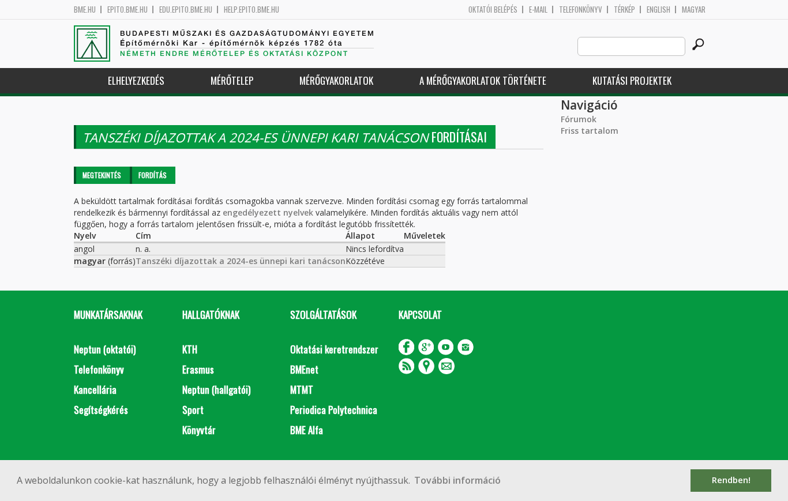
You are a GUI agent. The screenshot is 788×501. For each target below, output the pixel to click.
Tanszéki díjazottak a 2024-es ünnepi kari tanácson (241, 260)
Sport (193, 409)
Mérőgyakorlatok (336, 80)
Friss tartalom (589, 130)
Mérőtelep (232, 80)
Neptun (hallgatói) (216, 389)
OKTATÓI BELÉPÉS (492, 9)
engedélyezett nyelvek (268, 212)
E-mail (538, 9)
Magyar (694, 9)
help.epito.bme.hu (251, 9)
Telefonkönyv (580, 9)
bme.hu (85, 9)
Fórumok (578, 119)
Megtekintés (101, 175)
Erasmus (198, 369)
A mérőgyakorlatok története (482, 80)
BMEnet (304, 369)
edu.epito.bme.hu (185, 9)
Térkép (624, 9)
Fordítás (152, 175)
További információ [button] (457, 480)
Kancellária (95, 389)
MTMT (301, 389)
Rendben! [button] (731, 479)
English (658, 9)
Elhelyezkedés (136, 80)
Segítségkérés (101, 409)
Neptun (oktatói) (105, 349)
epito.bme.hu (127, 9)
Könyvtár (199, 430)
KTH (189, 349)
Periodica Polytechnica (333, 409)
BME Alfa (306, 430)
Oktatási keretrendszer (334, 349)
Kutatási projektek (631, 80)
